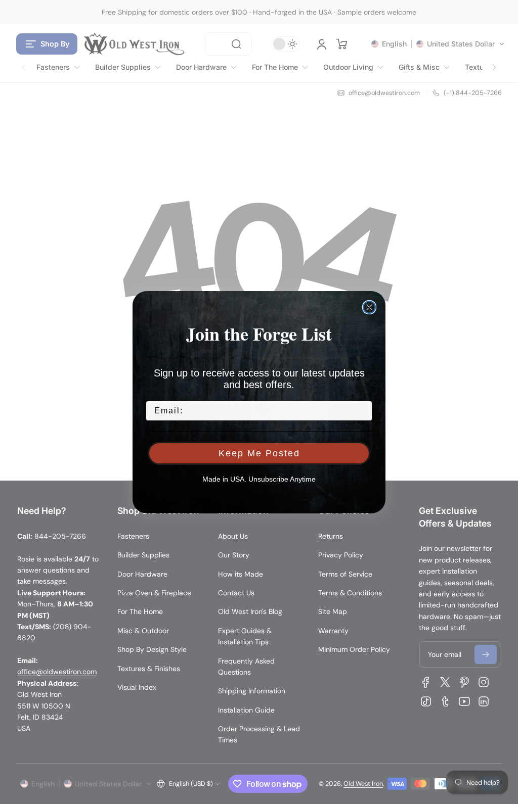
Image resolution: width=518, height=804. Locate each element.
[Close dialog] (369, 307)
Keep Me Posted (259, 453)
